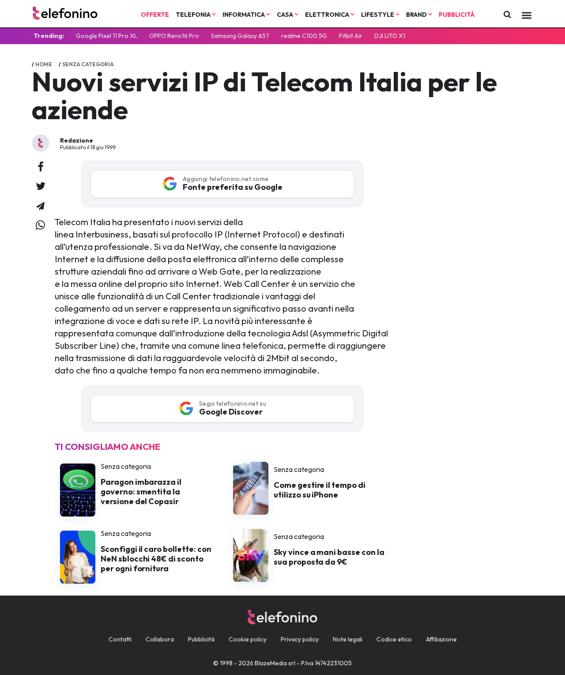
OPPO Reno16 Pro (174, 36)
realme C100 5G (304, 36)
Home (43, 64)
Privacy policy (300, 639)
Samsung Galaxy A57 (240, 36)
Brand (417, 15)
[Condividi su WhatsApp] (40, 225)
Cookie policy (248, 639)
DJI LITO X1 (389, 36)
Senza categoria (88, 64)
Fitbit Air (350, 36)
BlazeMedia (271, 663)
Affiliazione (441, 639)
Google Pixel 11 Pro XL (106, 36)
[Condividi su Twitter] (40, 186)
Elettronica (327, 15)
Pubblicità (457, 15)
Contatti (120, 639)
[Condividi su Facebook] (41, 167)
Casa (285, 15)
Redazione (76, 140)
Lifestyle (378, 15)
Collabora (160, 639)
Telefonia (194, 15)
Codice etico (394, 639)
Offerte (155, 15)
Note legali (347, 639)
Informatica (244, 15)
